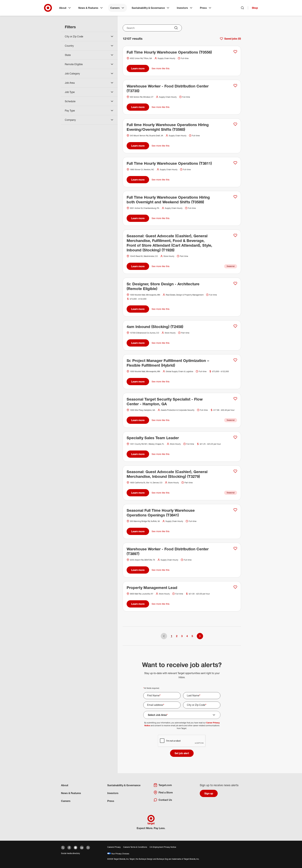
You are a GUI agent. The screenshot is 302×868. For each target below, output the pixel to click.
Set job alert (182, 753)
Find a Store (166, 792)
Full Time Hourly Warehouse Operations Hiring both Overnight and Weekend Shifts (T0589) (168, 199)
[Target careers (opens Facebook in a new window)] (69, 847)
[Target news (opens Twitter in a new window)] (63, 847)
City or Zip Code (196, 704)
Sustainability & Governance (148, 7)
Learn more (138, 68)
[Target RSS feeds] (88, 847)
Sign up (208, 793)
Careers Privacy (114, 847)
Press (203, 7)
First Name (154, 695)
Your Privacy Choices (120, 853)
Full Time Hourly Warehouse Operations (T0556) (169, 52)
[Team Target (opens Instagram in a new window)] (75, 847)
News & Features (88, 7)
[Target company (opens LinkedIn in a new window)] (82, 847)
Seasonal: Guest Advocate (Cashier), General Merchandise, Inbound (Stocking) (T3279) (167, 474)
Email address (155, 704)
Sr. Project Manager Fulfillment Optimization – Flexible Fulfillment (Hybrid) (168, 363)
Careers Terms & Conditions (135, 847)
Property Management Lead (152, 587)
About (62, 7)
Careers (115, 7)
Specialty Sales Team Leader (153, 437)
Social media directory (70, 853)
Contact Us (165, 799)
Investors (182, 7)
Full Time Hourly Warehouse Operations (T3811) (169, 163)
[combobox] (152, 27)
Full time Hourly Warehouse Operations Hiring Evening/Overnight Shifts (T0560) (168, 127)
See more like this (160, 68)
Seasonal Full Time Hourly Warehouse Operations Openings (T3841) (161, 512)
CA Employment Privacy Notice (163, 847)
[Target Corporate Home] (48, 8)
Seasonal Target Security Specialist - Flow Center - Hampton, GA (165, 401)
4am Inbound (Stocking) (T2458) (155, 326)
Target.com (165, 785)
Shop (255, 7)
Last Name (193, 695)
